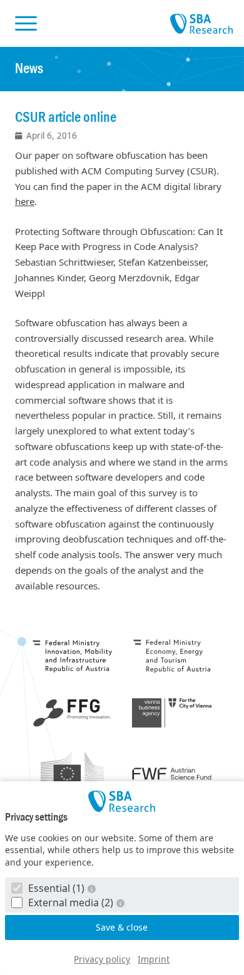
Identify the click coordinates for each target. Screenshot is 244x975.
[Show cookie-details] (93, 888)
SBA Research (201, 24)
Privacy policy (102, 959)
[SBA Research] (122, 801)
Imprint (154, 959)
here (24, 201)
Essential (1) (56, 888)
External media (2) (71, 902)
